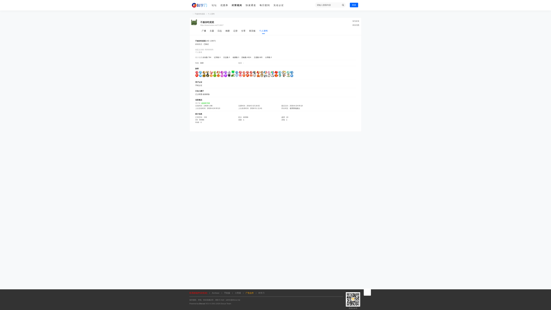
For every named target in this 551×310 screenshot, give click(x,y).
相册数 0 (236, 57)
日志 (220, 31)
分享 (243, 31)
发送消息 (355, 25)
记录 (235, 31)
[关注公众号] (367, 292)
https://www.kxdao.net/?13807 (212, 25)
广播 (204, 31)
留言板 (252, 31)
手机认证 (198, 85)
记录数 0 (217, 57)
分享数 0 (268, 57)
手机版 (227, 293)
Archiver (215, 293)
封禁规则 (237, 5)
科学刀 (190, 14)
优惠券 (224, 5)
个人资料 (263, 31)
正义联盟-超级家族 (202, 94)
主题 (212, 31)
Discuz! (202, 304)
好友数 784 (207, 57)
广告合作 (250, 293)
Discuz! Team (226, 304)
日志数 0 (226, 57)
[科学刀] (199, 5)
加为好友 (355, 21)
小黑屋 (238, 293)
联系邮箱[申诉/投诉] (198, 293)
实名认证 (278, 5)
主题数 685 (258, 57)
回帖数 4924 (246, 57)
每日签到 (265, 5)
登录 (354, 5)
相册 (227, 31)
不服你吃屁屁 (200, 14)
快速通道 (251, 5)
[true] (343, 5)
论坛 (214, 5)
